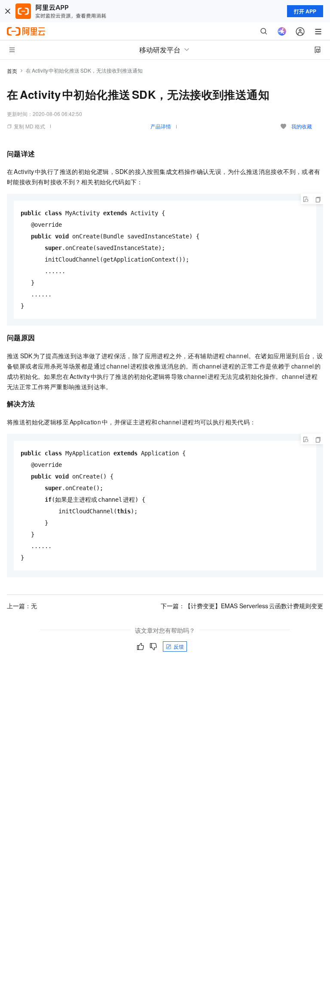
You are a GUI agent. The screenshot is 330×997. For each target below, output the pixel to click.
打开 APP (305, 11)
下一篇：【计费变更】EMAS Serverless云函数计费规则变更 (242, 605)
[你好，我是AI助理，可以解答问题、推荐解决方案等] (282, 31)
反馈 (179, 646)
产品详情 (160, 126)
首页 (12, 70)
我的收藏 (301, 126)
